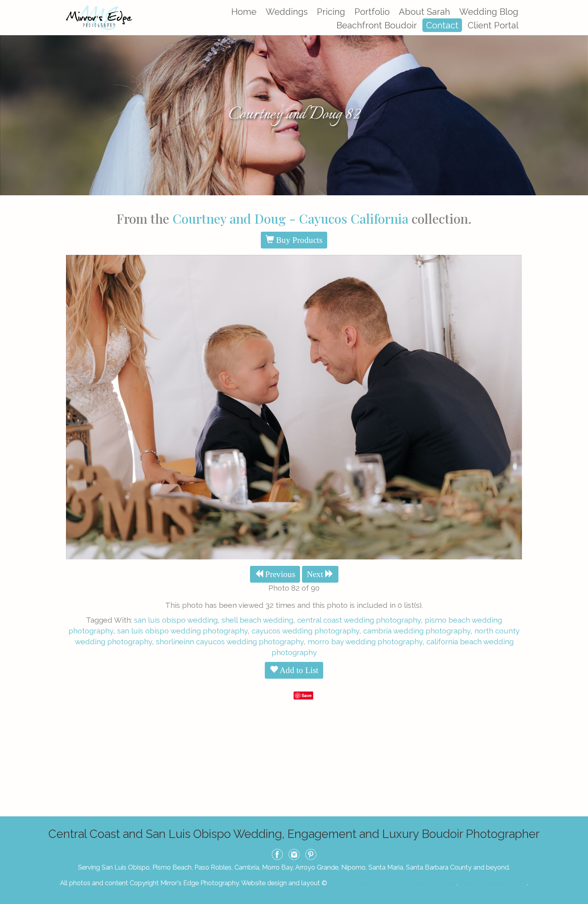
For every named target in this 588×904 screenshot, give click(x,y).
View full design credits (493, 883)
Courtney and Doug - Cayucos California (290, 218)
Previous (279, 574)
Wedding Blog (488, 11)
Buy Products (298, 240)
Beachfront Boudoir (376, 25)
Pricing (331, 11)
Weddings (287, 11)
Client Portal (493, 25)
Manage (577, 4)
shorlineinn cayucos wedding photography (230, 641)
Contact (442, 25)
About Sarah (424, 11)
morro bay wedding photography (365, 641)
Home (243, 11)
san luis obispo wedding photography (182, 630)
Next (316, 574)
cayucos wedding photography (305, 630)
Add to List (298, 670)
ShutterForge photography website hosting (392, 883)
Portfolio (372, 11)
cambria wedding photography (416, 630)
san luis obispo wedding (176, 619)
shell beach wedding (257, 619)
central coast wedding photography (359, 619)
